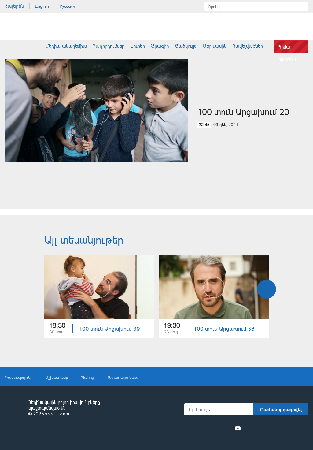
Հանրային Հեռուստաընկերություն (27, 26)
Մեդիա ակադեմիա (66, 46)
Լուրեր (138, 46)
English (42, 6)
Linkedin (215, 428)
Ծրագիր (160, 46)
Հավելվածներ (248, 46)
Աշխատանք (56, 377)
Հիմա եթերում (287, 48)
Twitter (204, 428)
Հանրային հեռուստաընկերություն (14, 408)
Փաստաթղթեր (18, 377)
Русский (67, 6)
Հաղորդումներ (108, 46)
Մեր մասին (214, 46)
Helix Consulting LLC (31, 433)
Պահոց (87, 377)
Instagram (227, 428)
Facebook (194, 428)
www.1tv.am (57, 414)
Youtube (238, 428)
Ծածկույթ (186, 46)
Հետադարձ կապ (122, 377)
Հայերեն (14, 6)
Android (293, 428)
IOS (261, 428)
